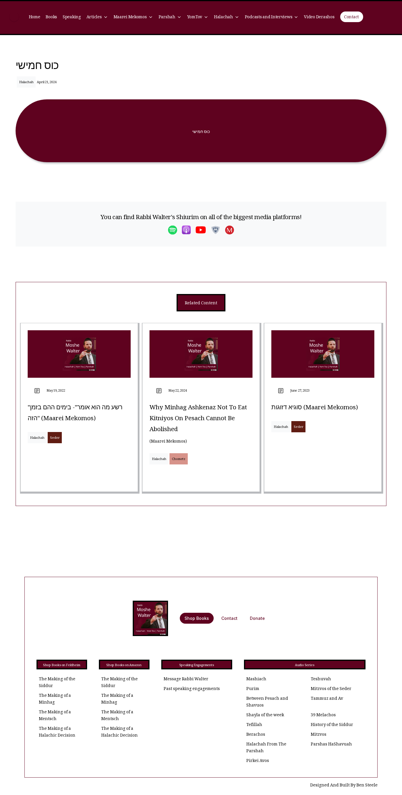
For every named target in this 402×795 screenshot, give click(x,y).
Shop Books (197, 618)
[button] (97, 17)
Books (51, 17)
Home (34, 17)
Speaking (72, 17)
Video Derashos (319, 17)
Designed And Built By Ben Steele (344, 785)
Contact (351, 17)
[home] (14, 17)
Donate (257, 618)
